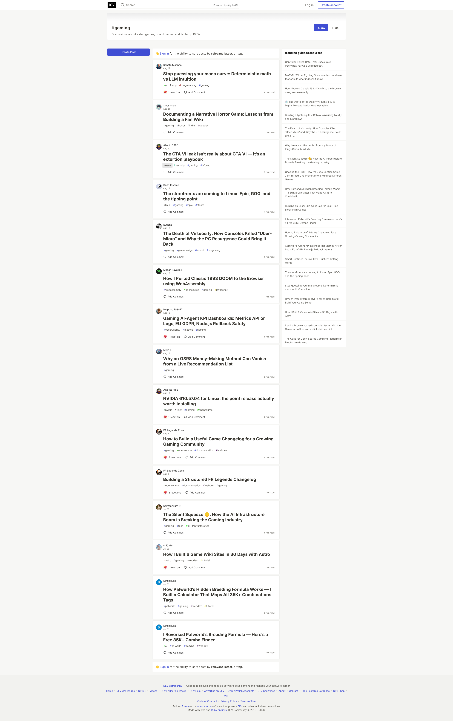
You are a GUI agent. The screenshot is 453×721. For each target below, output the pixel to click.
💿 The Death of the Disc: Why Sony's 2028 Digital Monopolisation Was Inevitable (310, 103)
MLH (226, 695)
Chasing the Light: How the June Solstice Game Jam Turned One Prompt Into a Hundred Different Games (313, 175)
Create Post (128, 52)
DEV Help (195, 690)
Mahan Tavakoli (172, 269)
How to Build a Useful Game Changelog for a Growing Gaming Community (218, 441)
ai (165, 85)
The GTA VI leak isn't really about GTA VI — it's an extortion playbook (214, 156)
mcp (173, 85)
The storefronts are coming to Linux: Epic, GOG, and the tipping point (216, 196)
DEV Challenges (125, 690)
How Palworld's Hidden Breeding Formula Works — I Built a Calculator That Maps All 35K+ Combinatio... (312, 192)
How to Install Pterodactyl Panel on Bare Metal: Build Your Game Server (312, 300)
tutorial (205, 560)
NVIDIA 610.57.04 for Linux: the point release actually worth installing (218, 401)
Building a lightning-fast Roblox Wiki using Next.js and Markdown (313, 116)
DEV (239, 706)
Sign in (164, 53)
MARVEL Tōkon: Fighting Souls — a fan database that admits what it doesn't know (313, 77)
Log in (309, 5)
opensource (191, 289)
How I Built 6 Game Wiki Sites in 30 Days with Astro (216, 554)
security (179, 165)
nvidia (168, 409)
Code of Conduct (207, 701)
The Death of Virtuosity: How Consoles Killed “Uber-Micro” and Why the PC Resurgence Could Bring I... (313, 132)
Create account (331, 5)
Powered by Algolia (224, 5)
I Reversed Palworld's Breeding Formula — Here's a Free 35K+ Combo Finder (215, 637)
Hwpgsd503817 (172, 309)
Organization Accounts (241, 690)
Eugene (167, 224)
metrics (188, 329)
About (282, 690)
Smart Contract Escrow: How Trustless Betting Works (311, 260)
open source (204, 706)
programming (187, 85)
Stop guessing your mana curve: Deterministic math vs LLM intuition (217, 76)
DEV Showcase (266, 690)
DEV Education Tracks (173, 690)
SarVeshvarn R (171, 505)
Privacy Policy (229, 701)
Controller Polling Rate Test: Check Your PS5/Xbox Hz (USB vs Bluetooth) (308, 63)
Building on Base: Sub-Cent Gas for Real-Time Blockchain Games (311, 207)
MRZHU (167, 349)
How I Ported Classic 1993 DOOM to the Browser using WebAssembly (213, 281)
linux (167, 204)
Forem (185, 706)
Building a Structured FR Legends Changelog (209, 479)
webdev (202, 125)
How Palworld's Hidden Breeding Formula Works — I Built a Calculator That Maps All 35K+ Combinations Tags (217, 595)
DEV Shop (339, 690)
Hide (335, 28)
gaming (204, 85)
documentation (203, 450)
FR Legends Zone (173, 430)
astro (167, 560)
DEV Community (172, 685)
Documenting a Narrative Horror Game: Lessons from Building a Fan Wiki (218, 117)
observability (172, 329)
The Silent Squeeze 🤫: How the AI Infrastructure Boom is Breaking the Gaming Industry (214, 517)
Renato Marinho (172, 64)
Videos (153, 690)
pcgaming (213, 250)
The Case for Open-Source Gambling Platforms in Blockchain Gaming (313, 340)
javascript (221, 289)
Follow (321, 28)
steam (199, 204)
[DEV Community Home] (111, 4)
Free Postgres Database (316, 690)
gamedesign (185, 250)
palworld (169, 606)
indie (191, 125)
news (167, 165)
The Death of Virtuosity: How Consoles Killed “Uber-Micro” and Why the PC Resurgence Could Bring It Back (217, 239)
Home (109, 690)
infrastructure (200, 525)
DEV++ (142, 690)
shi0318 (168, 545)
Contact (293, 690)
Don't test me (171, 184)
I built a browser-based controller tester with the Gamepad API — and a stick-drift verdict (313, 327)
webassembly (172, 289)
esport (199, 250)
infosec (205, 165)
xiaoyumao (169, 105)
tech (180, 525)
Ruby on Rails (219, 709)
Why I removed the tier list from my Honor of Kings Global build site (310, 147)
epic (189, 204)
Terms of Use (248, 701)
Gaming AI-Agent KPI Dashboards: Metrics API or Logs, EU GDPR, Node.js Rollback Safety (214, 321)
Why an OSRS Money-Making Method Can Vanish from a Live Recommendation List (214, 361)
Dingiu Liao (169, 580)
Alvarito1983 (170, 145)
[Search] (122, 5)
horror (181, 125)
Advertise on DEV (214, 690)
